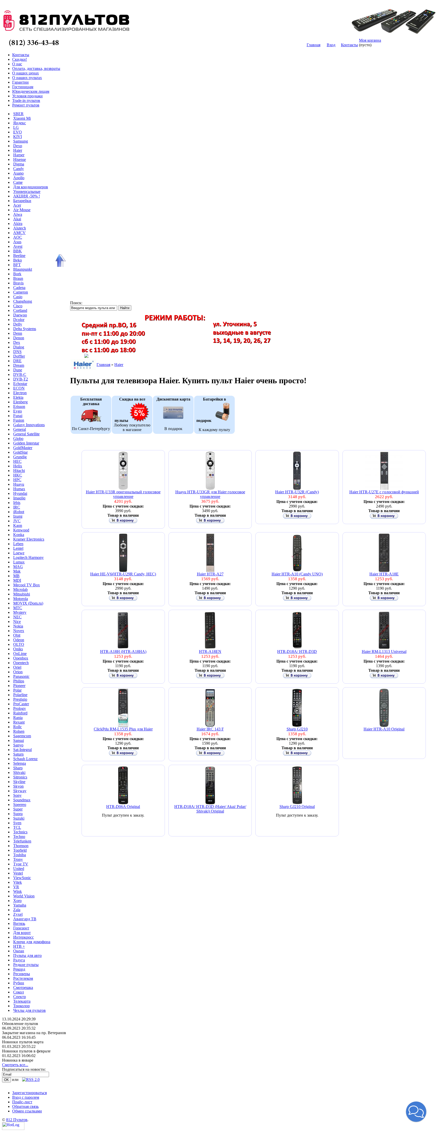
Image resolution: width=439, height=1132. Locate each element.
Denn (17, 333)
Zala (16, 910)
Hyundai (20, 493)
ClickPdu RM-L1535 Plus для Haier (123, 729)
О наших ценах (25, 73)
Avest (17, 246)
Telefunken (22, 841)
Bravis (18, 283)
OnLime (20, 653)
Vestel (18, 873)
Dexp (17, 146)
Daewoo (20, 315)
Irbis (16, 502)
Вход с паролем (25, 1097)
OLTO (18, 644)
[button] (416, 1112)
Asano (18, 173)
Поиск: (76, 303)
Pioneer (19, 685)
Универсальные (26, 191)
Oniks (18, 649)
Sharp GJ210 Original (297, 806)
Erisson (19, 406)
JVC (17, 521)
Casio (17, 297)
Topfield (20, 850)
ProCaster (21, 704)
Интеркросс (23, 937)
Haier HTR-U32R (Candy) (297, 492)
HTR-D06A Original (123, 806)
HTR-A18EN (210, 651)
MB (16, 576)
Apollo (18, 178)
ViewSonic (22, 878)
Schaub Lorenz (25, 759)
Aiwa (17, 214)
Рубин (18, 983)
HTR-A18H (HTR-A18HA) (123, 651)
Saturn (18, 754)
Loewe (18, 553)
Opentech (21, 663)
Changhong (22, 301)
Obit (16, 635)
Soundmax (21, 800)
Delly (17, 324)
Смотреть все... (15, 1065)
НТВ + (19, 946)
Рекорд (19, 969)
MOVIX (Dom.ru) (28, 603)
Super (18, 809)
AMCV (19, 233)
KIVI (17, 136)
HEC (17, 461)
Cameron (20, 292)
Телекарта (21, 1001)
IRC (16, 507)
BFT (17, 265)
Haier (17, 150)
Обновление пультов (20, 1023)
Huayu (18, 484)
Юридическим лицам (30, 91)
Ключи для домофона (31, 942)
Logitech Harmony (28, 557)
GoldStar (20, 452)
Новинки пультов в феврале (26, 1051)
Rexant (19, 722)
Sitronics (20, 777)
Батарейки (22, 200)
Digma (18, 164)
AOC (17, 237)
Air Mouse (21, 210)
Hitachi (19, 470)
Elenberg (20, 402)
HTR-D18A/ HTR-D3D (297, 651)
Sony (17, 795)
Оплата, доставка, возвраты (36, 68)
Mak (17, 571)
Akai (17, 219)
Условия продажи (27, 96)
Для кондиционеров (30, 187)
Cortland (20, 310)
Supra (18, 814)
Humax (19, 489)
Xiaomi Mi (22, 118)
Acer (17, 205)
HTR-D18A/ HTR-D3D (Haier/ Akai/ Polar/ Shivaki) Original (210, 808)
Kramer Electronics (28, 539)
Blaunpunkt (22, 269)
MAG (18, 566)
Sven (17, 823)
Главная (313, 45)
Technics (20, 832)
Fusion (18, 420)
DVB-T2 (20, 379)
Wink (17, 891)
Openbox (20, 658)
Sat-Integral (22, 749)
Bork (17, 274)
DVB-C (19, 374)
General (19, 429)
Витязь (19, 923)
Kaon (17, 525)
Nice (17, 621)
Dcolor (18, 319)
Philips (18, 681)
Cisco (17, 306)
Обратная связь (25, 1106)
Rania (18, 717)
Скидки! (19, 59)
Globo (18, 438)
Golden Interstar (26, 443)
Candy (18, 168)
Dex (16, 342)
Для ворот (22, 932)
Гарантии (20, 82)
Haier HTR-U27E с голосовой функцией (384, 492)
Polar (17, 690)
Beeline (19, 255)
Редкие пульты (26, 964)
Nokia (18, 626)
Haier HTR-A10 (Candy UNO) (297, 574)
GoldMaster (22, 448)
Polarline (20, 695)
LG (16, 127)
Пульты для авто (27, 955)
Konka (18, 534)
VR (16, 887)
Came (18, 182)
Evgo (17, 411)
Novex (18, 631)
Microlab (20, 589)
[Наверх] (59, 260)
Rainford (20, 713)
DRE (17, 361)
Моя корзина (370, 40)
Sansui (18, 740)
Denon (18, 338)
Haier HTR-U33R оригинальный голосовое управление (123, 494)
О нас (17, 64)
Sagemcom (22, 736)
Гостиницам (22, 87)
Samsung (20, 141)
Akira (17, 223)
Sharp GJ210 (297, 729)
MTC (17, 608)
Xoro (17, 900)
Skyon (18, 786)
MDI (17, 580)
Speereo (19, 804)
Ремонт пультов (25, 105)
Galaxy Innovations (29, 425)
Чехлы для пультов (29, 1010)
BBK (17, 251)
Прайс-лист (22, 1102)
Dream (18, 365)
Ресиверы (21, 974)
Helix (17, 466)
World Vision (24, 896)
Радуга (19, 960)
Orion (18, 672)
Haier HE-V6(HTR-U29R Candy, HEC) (123, 574)
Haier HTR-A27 (210, 574)
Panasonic (21, 676)
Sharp (18, 768)
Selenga (19, 763)
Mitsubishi (21, 594)
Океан (18, 951)
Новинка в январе (17, 1060)
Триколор (21, 1006)
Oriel (17, 667)
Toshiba (19, 855)
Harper (18, 155)
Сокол (18, 992)
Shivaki (19, 772)
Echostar (20, 383)
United (18, 868)
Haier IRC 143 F (210, 729)
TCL (17, 827)
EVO (17, 132)
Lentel (18, 548)
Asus (17, 242)
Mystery (19, 612)
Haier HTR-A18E (384, 574)
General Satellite (26, 434)
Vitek (17, 882)
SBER (18, 114)
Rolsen (18, 731)
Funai (17, 416)
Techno (19, 836)
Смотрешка (23, 987)
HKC (17, 475)
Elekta (18, 397)
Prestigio (20, 699)
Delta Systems (24, 329)
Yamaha (19, 905)
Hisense (19, 159)
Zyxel (18, 914)
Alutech (19, 228)
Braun (18, 278)
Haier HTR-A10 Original (384, 729)
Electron (20, 393)
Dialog (18, 347)
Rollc (17, 727)
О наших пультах (27, 77)
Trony (18, 859)
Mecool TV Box (26, 585)
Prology (19, 708)
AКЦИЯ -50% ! (26, 196)
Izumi (17, 516)
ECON (19, 388)
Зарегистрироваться (29, 1093)
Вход (331, 45)
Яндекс (19, 123)
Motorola (20, 598)
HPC (17, 480)
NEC (17, 617)
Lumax (19, 562)
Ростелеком (23, 978)
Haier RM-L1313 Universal (384, 651)
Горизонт (21, 928)
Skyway (19, 791)
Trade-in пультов (26, 100)
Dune (17, 370)
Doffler (19, 356)
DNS (17, 351)
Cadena (19, 287)
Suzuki (18, 818)
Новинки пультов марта (22, 1042)
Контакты (349, 45)
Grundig (20, 457)
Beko (17, 260)
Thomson (20, 846)
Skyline (19, 781)
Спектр (19, 997)
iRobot (18, 512)
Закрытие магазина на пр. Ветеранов (34, 1033)
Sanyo (18, 745)
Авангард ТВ (24, 919)
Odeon (18, 640)
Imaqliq (19, 498)
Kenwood (21, 530)
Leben (18, 544)
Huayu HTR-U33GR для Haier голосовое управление (210, 494)
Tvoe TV (20, 864)
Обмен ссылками (27, 1111)
